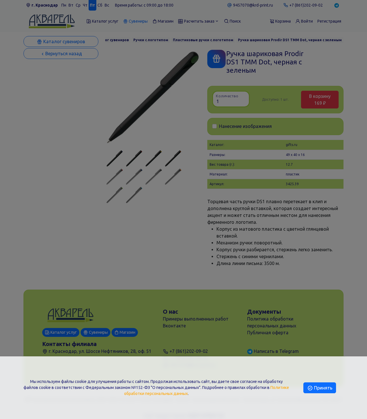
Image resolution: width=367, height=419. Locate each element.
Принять (322, 387)
